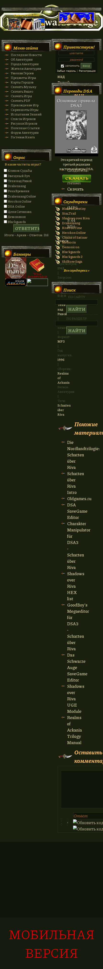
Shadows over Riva (76, 218)
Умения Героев (22, 73)
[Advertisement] (51, 908)
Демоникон (17, 216)
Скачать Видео (22, 91)
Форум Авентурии (25, 132)
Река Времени (18, 191)
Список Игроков (23, 118)
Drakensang (17, 186)
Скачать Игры (21, 96)
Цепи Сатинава (19, 211)
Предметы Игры (23, 77)
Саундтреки (75, 201)
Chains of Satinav (74, 237)
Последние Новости (26, 54)
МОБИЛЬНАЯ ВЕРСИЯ (52, 943)
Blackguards (17, 221)
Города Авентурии (25, 64)
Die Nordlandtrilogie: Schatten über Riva (83, 454)
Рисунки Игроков (24, 123)
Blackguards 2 (72, 256)
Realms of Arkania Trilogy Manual (74, 730)
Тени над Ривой (20, 180)
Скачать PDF (20, 100)
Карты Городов (22, 82)
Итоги (9, 235)
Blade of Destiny (74, 208)
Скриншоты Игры (25, 109)
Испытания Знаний (26, 114)
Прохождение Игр (25, 105)
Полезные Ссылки (25, 128)
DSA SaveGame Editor (77, 511)
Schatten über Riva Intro (75, 482)
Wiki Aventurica (37, 268)
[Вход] (39, 28)
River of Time (72, 227)
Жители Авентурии (26, 68)
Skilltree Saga (72, 261)
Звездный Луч (19, 175)
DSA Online (16, 206)
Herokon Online (19, 201)
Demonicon (70, 247)
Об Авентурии (22, 59)
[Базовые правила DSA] (76, 155)
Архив (21, 235)
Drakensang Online (22, 196)
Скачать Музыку (23, 86)
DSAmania (15, 268)
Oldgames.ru (79, 498)
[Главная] (14, 28)
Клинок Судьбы (20, 170)
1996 (60, 359)
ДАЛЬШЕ (76, 177)
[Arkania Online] (15, 284)
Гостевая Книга (23, 137)
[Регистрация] (27, 28)
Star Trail (69, 213)
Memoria (69, 242)
